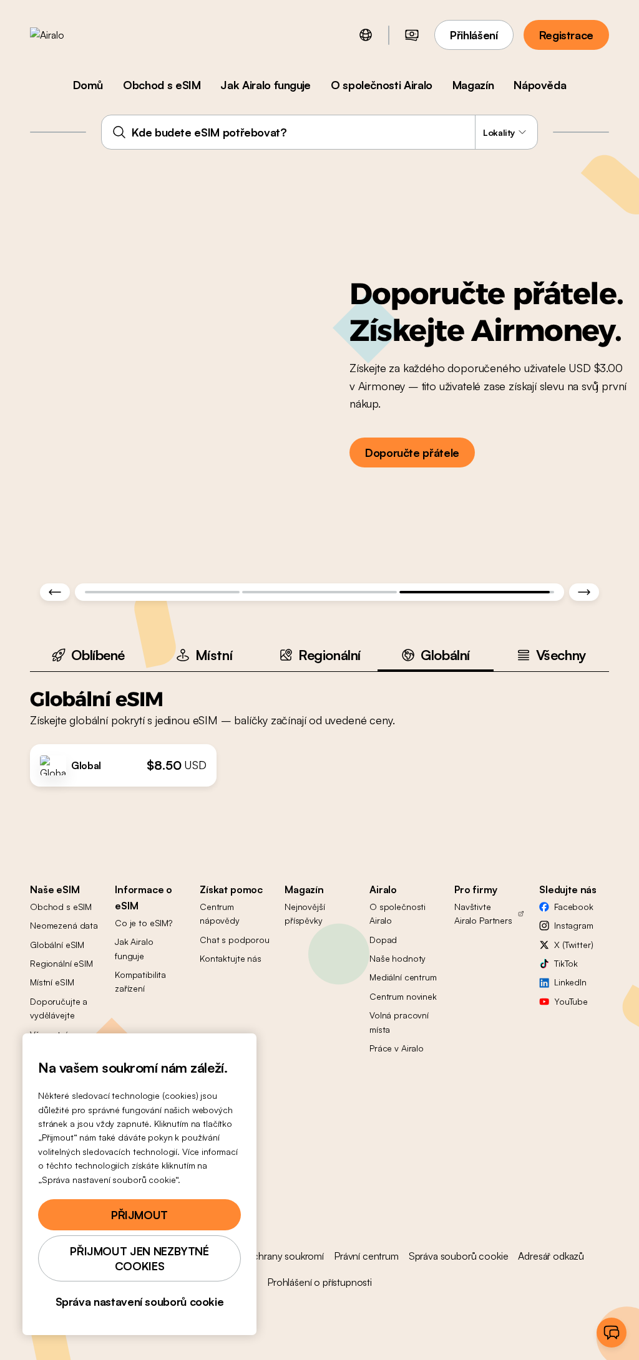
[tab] (88, 654)
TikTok (566, 963)
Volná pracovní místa (399, 1022)
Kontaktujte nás (230, 958)
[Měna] (411, 34)
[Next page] (584, 592)
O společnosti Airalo (381, 85)
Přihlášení (473, 35)
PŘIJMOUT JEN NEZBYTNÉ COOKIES (139, 1258)
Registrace (566, 35)
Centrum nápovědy (220, 913)
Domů (88, 85)
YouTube (571, 1001)
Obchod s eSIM (161, 85)
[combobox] (319, 132)
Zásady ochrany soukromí (269, 1256)
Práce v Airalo (396, 1048)
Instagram (573, 925)
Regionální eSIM (61, 963)
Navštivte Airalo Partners (483, 913)
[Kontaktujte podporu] (612, 1333)
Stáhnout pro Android (499, 508)
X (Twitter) (573, 944)
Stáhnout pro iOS (499, 420)
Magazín (473, 85)
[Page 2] (319, 592)
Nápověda (540, 85)
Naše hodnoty (397, 958)
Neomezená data (64, 925)
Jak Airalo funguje (265, 85)
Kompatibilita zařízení (140, 981)
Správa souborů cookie (459, 1256)
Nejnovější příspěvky (305, 913)
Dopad (383, 939)
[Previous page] (55, 592)
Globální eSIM (57, 944)
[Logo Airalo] (67, 35)
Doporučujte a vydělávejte (58, 1008)
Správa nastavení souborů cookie (140, 1301)
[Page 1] (162, 592)
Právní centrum (366, 1256)
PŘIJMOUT (139, 1215)
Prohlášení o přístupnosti (319, 1282)
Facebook (573, 906)
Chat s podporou (235, 939)
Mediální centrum (403, 977)
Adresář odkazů (551, 1256)
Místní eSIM (52, 982)
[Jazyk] (365, 34)
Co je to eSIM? (143, 922)
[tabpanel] (319, 729)
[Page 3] (476, 592)
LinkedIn (570, 982)
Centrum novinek (403, 996)
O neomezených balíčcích (489, 349)
